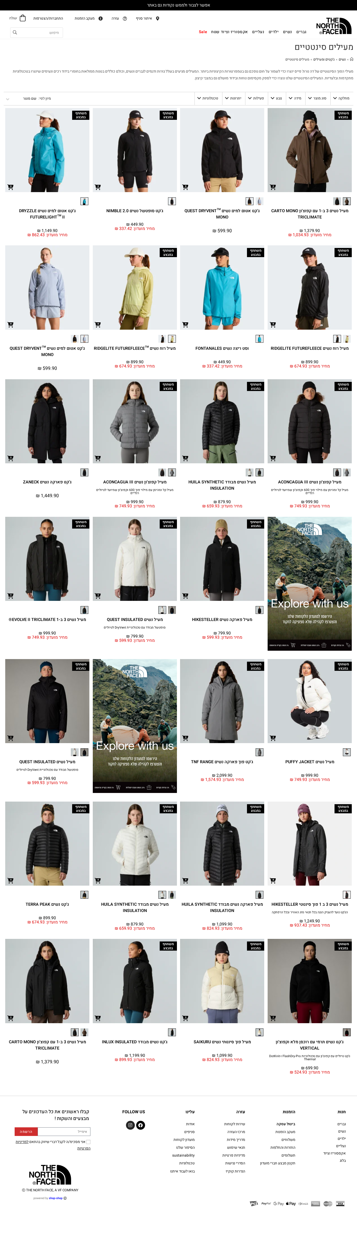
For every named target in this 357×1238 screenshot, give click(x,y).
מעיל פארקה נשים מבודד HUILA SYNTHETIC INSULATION (222, 907)
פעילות (258, 98)
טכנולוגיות (210, 98)
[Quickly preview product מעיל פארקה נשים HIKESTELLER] (185, 595)
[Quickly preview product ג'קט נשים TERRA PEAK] (10, 880)
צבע (279, 98)
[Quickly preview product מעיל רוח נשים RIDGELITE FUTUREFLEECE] (273, 324)
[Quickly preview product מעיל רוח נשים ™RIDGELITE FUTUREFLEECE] (98, 324)
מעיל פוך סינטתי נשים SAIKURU (222, 1042)
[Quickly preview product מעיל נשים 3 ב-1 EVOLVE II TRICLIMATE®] (10, 595)
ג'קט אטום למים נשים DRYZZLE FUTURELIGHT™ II (47, 214)
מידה (297, 98)
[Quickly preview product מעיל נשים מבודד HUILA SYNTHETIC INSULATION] (185, 458)
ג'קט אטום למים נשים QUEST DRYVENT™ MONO (222, 214)
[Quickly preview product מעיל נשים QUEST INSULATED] (98, 595)
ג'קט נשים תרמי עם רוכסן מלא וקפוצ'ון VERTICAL (310, 1045)
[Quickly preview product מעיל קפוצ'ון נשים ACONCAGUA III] (273, 458)
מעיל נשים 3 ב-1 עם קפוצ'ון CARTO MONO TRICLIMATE (309, 214)
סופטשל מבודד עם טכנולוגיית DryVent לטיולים (135, 627)
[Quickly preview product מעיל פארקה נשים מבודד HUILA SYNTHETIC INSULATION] (185, 880)
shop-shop (55, 1198)
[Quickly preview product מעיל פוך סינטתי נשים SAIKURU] (185, 1018)
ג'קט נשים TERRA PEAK (47, 904)
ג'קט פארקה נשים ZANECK (47, 482)
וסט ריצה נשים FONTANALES (222, 348)
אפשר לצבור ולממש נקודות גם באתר (178, 5)
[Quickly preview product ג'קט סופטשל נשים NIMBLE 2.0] (98, 187)
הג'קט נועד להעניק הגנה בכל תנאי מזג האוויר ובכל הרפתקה (310, 912)
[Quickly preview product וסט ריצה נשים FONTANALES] (185, 324)
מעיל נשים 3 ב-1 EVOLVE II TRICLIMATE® (47, 620)
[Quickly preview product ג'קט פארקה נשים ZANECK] (10, 458)
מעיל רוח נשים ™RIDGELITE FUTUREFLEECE (135, 348)
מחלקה (343, 98)
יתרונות (235, 98)
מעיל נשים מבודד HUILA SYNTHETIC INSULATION (222, 485)
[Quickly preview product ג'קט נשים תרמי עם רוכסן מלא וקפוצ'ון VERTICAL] (273, 1018)
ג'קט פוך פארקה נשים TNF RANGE (222, 762)
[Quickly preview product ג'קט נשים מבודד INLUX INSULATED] (98, 1018)
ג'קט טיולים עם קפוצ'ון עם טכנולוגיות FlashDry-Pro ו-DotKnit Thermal (309, 1058)
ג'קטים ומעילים (324, 59)
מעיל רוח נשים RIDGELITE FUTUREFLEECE (310, 348)
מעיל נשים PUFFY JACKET (309, 762)
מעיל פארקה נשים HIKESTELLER (222, 620)
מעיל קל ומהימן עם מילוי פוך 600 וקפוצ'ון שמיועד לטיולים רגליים (309, 491)
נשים (342, 59)
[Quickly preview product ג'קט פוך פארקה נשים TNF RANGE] (185, 738)
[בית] (351, 59)
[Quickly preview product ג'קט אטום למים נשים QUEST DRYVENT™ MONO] (185, 187)
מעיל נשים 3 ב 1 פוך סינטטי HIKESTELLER (310, 904)
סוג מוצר (319, 98)
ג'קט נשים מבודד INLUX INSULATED (135, 1042)
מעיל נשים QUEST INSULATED (135, 620)
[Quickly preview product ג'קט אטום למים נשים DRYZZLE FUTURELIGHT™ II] (10, 187)
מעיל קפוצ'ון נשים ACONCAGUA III (309, 482)
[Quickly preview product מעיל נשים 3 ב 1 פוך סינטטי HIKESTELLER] (273, 880)
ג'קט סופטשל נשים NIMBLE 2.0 (134, 211)
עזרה (240, 1112)
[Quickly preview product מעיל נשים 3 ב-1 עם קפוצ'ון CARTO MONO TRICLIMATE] (273, 187)
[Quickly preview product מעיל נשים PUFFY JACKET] (273, 738)
